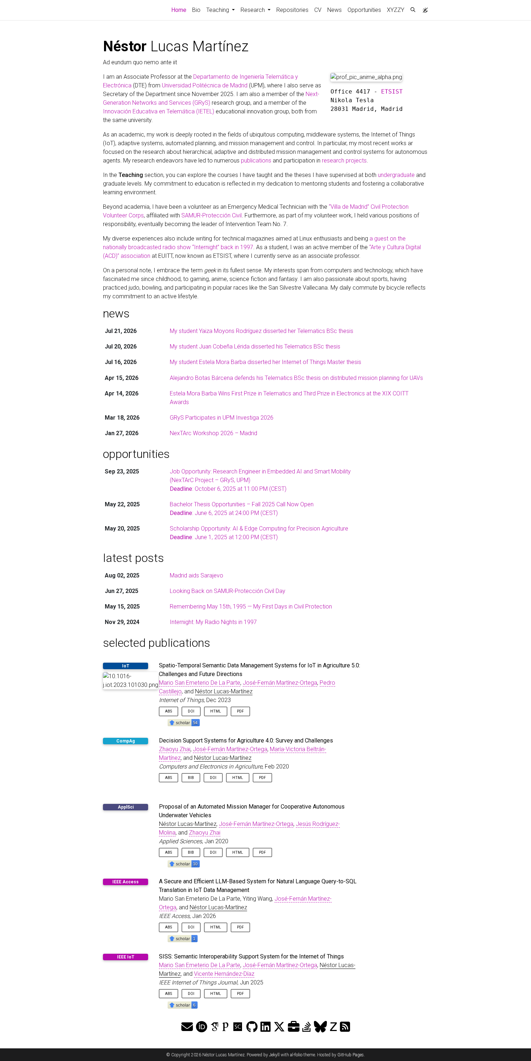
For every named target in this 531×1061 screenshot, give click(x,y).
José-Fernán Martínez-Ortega (280, 682)
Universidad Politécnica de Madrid (204, 85)
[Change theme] (423, 8)
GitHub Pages (350, 1054)
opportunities (136, 454)
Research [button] (253, 10)
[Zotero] (333, 1027)
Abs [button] (168, 711)
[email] (187, 1027)
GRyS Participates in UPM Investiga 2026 (221, 417)
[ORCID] (201, 1027)
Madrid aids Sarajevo (196, 575)
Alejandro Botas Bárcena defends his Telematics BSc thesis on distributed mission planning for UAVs (296, 377)
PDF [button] (240, 711)
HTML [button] (215, 711)
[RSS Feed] (345, 1027)
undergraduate (396, 175)
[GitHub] (252, 1027)
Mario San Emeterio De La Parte (199, 682)
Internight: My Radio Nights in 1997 (213, 622)
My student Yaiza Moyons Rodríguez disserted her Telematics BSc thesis (261, 331)
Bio (196, 10)
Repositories (292, 10)
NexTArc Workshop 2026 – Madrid (213, 433)
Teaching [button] (218, 10)
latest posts (133, 558)
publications (256, 160)
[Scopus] (237, 1027)
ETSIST (392, 91)
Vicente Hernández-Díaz (224, 973)
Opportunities (364, 10)
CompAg (125, 741)
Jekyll (274, 1054)
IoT (125, 665)
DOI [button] (191, 711)
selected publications (156, 643)
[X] (279, 1027)
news (116, 313)
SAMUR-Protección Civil (211, 215)
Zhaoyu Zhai (174, 749)
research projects (344, 160)
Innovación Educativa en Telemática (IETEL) (158, 111)
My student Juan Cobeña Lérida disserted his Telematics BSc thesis (255, 346)
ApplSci (126, 807)
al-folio (296, 1054)
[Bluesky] (320, 1027)
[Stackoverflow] (306, 1027)
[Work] (293, 1027)
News (334, 10)
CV (317, 10)
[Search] (413, 10)
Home (180, 9)
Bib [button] (191, 777)
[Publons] (225, 1027)
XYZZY (395, 10)
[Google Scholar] (214, 1027)
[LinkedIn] (265, 1027)
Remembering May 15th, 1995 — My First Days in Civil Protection (251, 606)
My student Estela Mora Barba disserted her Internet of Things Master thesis (265, 362)
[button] (184, 722)
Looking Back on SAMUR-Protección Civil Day (227, 591)
